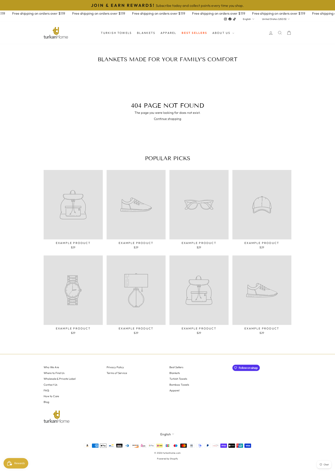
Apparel (168, 33)
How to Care (51, 396)
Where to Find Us (54, 373)
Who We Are (51, 367)
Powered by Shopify (167, 458)
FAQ (46, 390)
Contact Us (50, 384)
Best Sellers (194, 33)
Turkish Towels (116, 33)
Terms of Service (117, 373)
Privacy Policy (115, 367)
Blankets (146, 33)
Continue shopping (167, 119)
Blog (46, 402)
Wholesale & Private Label (60, 378)
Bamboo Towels (179, 384)
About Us (222, 33)
